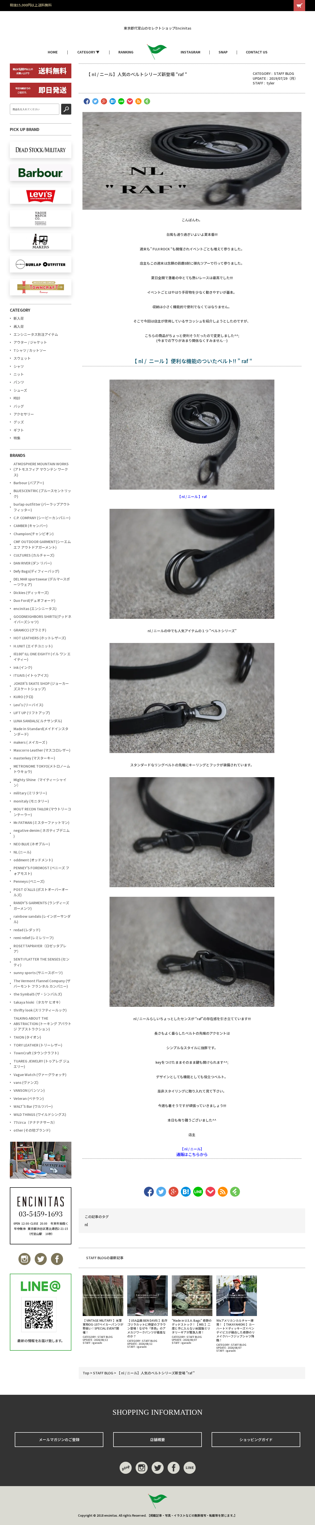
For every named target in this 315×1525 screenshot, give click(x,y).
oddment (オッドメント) (33, 859)
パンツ (19, 382)
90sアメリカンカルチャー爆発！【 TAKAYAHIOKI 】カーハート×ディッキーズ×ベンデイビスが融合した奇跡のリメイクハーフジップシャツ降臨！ (235, 1330)
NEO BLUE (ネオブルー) (32, 843)
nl (86, 1224)
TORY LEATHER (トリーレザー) (38, 1045)
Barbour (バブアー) (29, 482)
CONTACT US (257, 51)
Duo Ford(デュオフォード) (34, 600)
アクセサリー (24, 414)
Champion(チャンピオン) (34, 533)
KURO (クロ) (23, 696)
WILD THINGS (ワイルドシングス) (40, 1114)
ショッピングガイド (256, 1439)
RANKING (125, 51)
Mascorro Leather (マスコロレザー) (42, 750)
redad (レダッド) (27, 929)
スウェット (22, 358)
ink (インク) (23, 667)
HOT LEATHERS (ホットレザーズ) (40, 637)
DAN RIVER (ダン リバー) (33, 563)
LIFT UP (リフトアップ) (32, 712)
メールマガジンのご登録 (59, 1439)
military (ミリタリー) (30, 792)
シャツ (19, 366)
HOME (53, 51)
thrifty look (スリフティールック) (40, 1010)
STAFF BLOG (284, 73)
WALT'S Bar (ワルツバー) (33, 1106)
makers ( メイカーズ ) (30, 742)
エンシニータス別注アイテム (36, 334)
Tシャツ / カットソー (30, 350)
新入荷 (19, 318)
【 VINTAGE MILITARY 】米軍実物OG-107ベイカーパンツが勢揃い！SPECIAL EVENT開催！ (103, 1326)
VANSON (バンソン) (29, 1090)
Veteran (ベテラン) (29, 1098)
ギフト (19, 430)
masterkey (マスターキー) (34, 757)
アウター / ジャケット (30, 342)
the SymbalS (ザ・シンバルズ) (38, 994)
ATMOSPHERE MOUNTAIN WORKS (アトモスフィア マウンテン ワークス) (41, 469)
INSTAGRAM (190, 51)
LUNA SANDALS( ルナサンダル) (38, 720)
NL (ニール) (22, 852)
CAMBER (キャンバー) (30, 525)
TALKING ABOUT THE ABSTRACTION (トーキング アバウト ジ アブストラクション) (42, 1024)
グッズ (19, 421)
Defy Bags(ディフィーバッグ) (36, 571)
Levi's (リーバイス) (28, 704)
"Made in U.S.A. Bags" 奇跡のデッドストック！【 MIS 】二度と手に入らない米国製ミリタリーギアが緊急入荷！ (192, 1326)
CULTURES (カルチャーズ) (34, 555)
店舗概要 (157, 1439)
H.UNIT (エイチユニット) (33, 645)
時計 (17, 398)
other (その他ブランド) (32, 1130)
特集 (17, 437)
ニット (19, 374)
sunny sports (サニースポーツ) (38, 972)
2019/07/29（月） (283, 78)
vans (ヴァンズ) (26, 1082)
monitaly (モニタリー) (31, 801)
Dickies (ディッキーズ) (31, 592)
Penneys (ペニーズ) (29, 881)
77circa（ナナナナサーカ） (35, 1122)
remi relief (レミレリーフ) (34, 937)
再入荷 (19, 326)
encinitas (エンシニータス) (35, 608)
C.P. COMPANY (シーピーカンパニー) (42, 517)
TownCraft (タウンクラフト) (36, 1052)
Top (86, 1372)
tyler (271, 82)
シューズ (20, 390)
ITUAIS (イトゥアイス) (31, 675)
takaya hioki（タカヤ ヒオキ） (38, 1002)
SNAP (223, 51)
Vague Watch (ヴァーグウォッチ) (40, 1074)
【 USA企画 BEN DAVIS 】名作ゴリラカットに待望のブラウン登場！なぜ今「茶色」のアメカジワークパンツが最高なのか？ (147, 1328)
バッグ (19, 406)
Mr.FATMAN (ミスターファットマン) (41, 822)
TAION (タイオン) (27, 1037)
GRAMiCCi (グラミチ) (30, 629)
